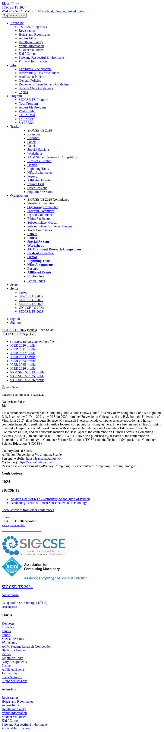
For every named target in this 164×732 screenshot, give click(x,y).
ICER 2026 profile (22, 368)
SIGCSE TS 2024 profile (18, 334)
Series (23, 292)
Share (5, 517)
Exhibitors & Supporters (35, 69)
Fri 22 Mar (26, 119)
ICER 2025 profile (22, 364)
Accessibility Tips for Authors (39, 73)
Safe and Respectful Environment (41, 57)
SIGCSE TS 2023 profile (27, 372)
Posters (32, 176)
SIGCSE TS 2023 (31, 311)
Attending (17, 23)
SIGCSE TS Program (33, 99)
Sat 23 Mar (26, 122)
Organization (19, 195)
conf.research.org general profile (32, 341)
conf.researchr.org (22, 603)
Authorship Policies (32, 76)
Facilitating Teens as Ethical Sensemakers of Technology (48, 503)
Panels (31, 146)
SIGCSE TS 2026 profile (27, 380)
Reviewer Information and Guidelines (44, 84)
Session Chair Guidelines (36, 88)
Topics (23, 92)
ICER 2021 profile (22, 349)
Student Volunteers (31, 50)
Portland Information (33, 61)
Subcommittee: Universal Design (49, 226)
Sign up (15, 322)
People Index (36, 281)
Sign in (15, 319)
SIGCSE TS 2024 (14, 330)
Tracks (14, 126)
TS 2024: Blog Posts (33, 27)
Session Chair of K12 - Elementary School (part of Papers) (50, 499)
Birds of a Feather (39, 161)
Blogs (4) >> (10, 3)
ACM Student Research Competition (52, 157)
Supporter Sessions (40, 192)
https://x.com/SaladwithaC (36, 462)
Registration (27, 30)
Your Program (28, 103)
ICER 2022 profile (22, 353)
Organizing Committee (42, 207)
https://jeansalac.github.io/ (43, 458)
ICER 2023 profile (22, 357)
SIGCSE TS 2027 (31, 296)
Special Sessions (38, 149)
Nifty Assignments (39, 172)
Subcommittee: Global (42, 222)
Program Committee (40, 211)
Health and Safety (31, 42)
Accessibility (27, 38)
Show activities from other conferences (28, 510)
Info (13, 65)
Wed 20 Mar (27, 111)
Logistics (33, 138)
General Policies (30, 80)
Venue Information (31, 46)
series (32, 330)
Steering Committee (40, 203)
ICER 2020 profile (22, 345)
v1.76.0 (41, 603)
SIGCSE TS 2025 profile (27, 376)
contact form (10, 595)
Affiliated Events (38, 180)
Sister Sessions (37, 188)
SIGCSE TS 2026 (31, 300)
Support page (9, 606)
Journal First (35, 184)
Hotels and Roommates (34, 34)
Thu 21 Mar (27, 115)
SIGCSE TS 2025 (31, 304)
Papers (31, 142)
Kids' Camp (27, 53)
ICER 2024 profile (22, 361)
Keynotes (33, 134)
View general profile (13, 525)
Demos (32, 165)
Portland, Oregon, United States (63, 11)
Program (16, 96)
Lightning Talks (38, 169)
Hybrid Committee (40, 215)
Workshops (34, 153)
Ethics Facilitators (39, 218)
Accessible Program (32, 107)
